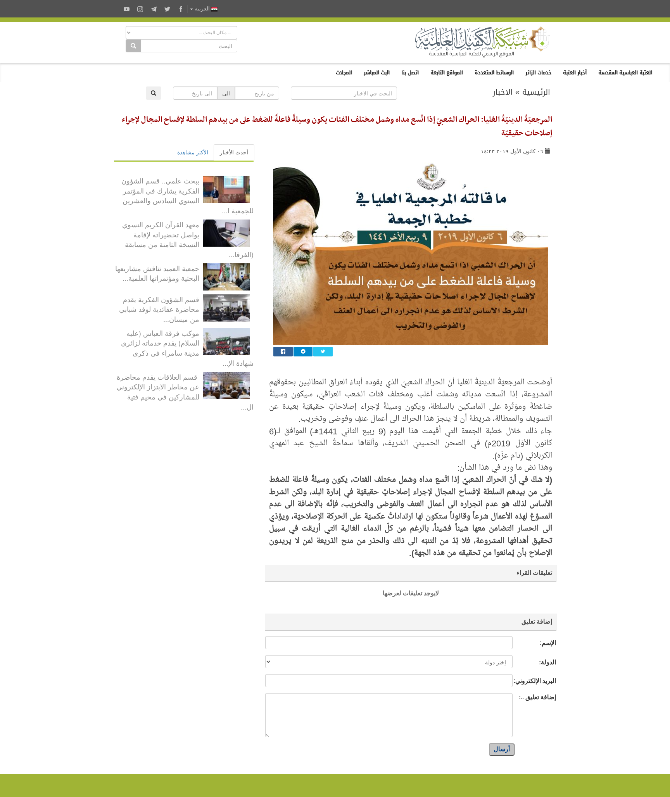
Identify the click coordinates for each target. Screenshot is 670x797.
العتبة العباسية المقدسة (625, 72)
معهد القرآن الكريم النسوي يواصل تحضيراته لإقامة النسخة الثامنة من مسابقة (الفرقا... (188, 239)
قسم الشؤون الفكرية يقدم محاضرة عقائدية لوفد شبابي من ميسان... (159, 309)
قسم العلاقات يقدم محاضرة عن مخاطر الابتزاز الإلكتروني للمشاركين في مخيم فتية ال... (185, 391)
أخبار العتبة (575, 72)
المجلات (344, 72)
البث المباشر (377, 72)
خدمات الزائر (538, 72)
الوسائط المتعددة (494, 72)
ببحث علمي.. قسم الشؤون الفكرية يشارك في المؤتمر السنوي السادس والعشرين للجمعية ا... (187, 195)
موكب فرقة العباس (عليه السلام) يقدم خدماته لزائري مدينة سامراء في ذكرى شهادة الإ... (187, 348)
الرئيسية (536, 92)
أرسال (502, 749)
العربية (202, 9)
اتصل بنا (410, 72)
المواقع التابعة (446, 72)
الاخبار (503, 92)
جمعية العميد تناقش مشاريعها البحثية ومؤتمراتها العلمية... (157, 273)
